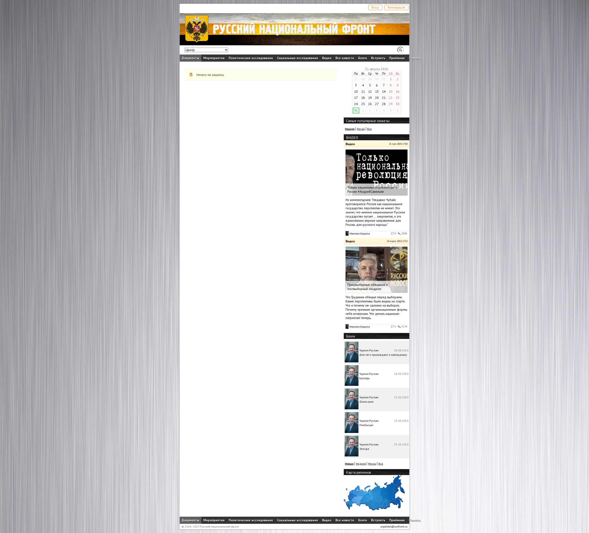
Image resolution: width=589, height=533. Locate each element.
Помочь (414, 58)
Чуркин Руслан (368, 350)
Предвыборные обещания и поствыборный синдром (367, 287)
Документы (190, 58)
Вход (375, 7)
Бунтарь (364, 378)
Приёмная (397, 58)
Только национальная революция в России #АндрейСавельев (372, 189)
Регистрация (396, 7)
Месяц (361, 129)
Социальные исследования (297, 58)
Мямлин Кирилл (359, 233)
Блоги (362, 58)
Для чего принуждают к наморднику (383, 354)
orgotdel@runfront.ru (393, 526)
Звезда (364, 448)
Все (369, 129)
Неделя (361, 463)
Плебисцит (366, 425)
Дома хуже (366, 401)
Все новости (344, 58)
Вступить (378, 58)
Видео (326, 58)
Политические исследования (251, 58)
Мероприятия (214, 58)
